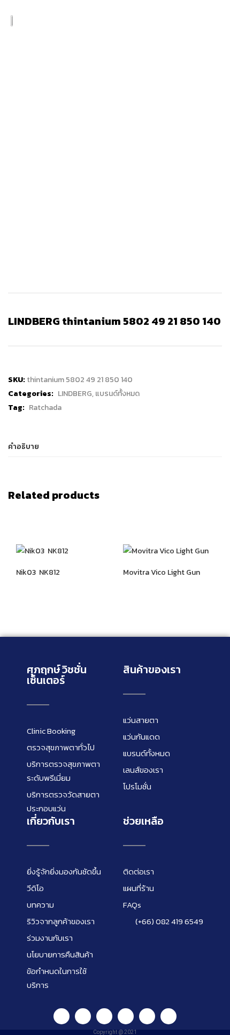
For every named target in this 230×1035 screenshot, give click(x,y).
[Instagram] (104, 1016)
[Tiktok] (147, 1016)
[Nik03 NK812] (42, 551)
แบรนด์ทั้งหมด (117, 393)
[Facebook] (83, 1016)
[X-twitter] (168, 1016)
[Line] (61, 1016)
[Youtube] (126, 1016)
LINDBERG (75, 393)
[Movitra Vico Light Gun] (166, 551)
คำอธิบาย (23, 446)
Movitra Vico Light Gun (161, 572)
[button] (211, 21)
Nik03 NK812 (38, 572)
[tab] (115, 447)
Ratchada (45, 407)
